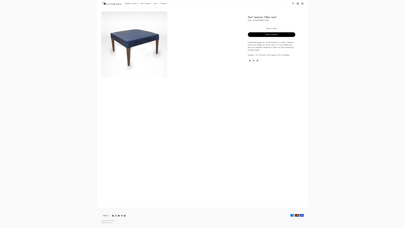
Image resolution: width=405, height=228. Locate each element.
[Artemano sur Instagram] (116, 216)
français (105, 216)
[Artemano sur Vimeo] (122, 216)
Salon (155, 3)
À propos (163, 3)
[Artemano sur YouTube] (119, 216)
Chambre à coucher (131, 3)
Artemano (112, 220)
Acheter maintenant (271, 34)
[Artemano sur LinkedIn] (125, 216)
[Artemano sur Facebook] (113, 216)
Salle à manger (145, 3)
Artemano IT (110, 223)
